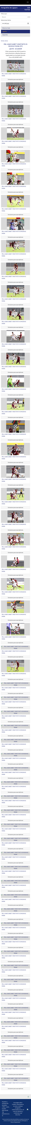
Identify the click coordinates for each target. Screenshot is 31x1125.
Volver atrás (4, 41)
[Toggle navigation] (27, 2)
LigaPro (4, 31)
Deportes (5, 35)
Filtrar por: (4, 14)
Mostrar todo (6, 28)
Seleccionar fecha (6, 20)
